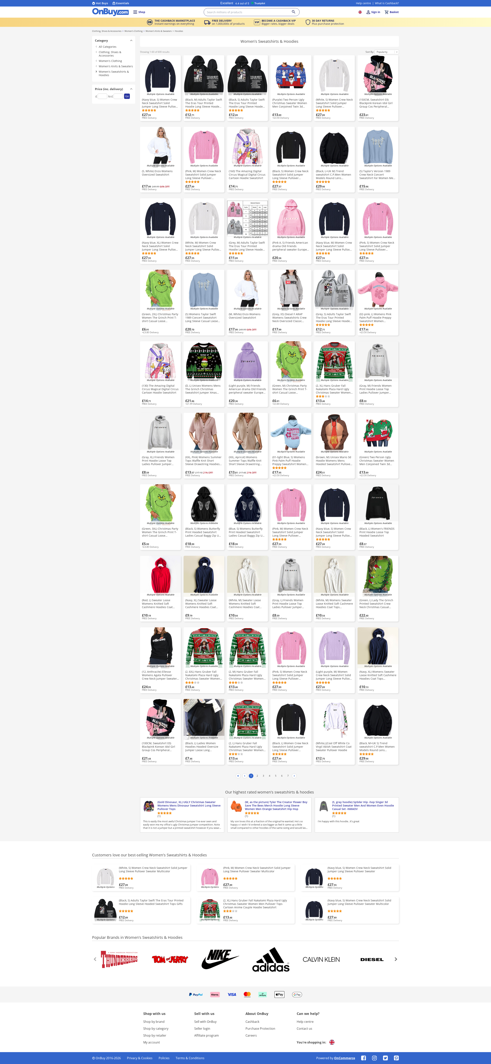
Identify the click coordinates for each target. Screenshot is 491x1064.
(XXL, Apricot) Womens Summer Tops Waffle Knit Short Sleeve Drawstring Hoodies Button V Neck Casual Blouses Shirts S (245, 461)
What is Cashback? (387, 3)
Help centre (363, 3)
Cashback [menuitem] (252, 1022)
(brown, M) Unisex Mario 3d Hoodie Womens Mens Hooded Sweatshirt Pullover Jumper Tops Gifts (333, 461)
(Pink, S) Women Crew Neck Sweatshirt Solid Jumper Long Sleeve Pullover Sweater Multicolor (289, 675)
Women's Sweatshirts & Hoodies (114, 73)
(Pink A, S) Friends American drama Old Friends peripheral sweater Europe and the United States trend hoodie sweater (290, 246)
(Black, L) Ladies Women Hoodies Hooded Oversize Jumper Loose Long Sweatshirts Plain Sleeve (201, 747)
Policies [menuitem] (164, 1058)
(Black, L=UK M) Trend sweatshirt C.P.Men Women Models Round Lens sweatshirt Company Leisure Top (334, 174)
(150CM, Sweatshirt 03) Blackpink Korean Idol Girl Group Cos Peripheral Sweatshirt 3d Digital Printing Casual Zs (376, 103)
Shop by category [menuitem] (155, 1028)
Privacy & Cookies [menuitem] (139, 1058)
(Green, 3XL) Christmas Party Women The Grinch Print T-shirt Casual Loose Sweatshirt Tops (160, 532)
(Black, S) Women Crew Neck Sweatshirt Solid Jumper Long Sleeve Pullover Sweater (290, 174)
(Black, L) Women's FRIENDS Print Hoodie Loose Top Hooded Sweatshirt (377, 532)
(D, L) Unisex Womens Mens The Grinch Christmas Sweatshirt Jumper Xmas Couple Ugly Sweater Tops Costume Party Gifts (203, 389)
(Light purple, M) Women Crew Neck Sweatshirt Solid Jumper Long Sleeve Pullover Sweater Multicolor (334, 675)
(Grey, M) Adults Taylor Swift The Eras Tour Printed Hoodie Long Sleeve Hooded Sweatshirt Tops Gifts (247, 246)
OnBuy (100, 1058)
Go (127, 96)
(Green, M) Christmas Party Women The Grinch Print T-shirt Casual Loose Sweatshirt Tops (289, 389)
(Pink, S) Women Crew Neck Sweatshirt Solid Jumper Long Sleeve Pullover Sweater (376, 246)
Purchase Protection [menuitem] (260, 1028)
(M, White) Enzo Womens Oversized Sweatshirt (244, 315)
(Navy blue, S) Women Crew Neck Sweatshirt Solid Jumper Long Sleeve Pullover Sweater (160, 103)
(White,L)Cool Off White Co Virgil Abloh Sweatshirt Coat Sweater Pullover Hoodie (334, 747)
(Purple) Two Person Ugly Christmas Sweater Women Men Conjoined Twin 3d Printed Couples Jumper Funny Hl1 (289, 103)
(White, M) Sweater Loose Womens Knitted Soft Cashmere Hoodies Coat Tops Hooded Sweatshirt (245, 604)
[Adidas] (271, 959)
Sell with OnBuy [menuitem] (205, 1022)
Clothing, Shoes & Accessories (106, 31)
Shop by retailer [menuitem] (154, 1035)
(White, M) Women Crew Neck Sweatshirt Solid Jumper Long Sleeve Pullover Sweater (203, 246)
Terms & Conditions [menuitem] (190, 1058)
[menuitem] (363, 1058)
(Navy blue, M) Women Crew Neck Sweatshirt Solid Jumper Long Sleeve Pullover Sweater (334, 246)
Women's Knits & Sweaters (159, 31)
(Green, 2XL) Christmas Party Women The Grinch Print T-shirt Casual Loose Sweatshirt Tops (160, 317)
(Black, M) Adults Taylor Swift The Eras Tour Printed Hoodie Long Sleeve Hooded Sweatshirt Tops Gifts (203, 103)
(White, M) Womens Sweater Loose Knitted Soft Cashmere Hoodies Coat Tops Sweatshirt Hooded (334, 604)
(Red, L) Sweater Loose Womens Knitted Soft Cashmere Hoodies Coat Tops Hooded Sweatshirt (157, 604)
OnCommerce (344, 1058)
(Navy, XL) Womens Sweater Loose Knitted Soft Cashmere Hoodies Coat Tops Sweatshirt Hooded (377, 675)
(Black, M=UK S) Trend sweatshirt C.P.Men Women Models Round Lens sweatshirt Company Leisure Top (377, 747)
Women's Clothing (133, 31)
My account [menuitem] (151, 1042)
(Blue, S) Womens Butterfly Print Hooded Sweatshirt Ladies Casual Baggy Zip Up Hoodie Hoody (246, 532)
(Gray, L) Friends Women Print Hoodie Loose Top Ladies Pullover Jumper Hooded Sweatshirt (287, 604)
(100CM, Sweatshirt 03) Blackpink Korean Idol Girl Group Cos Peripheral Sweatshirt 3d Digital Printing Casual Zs (158, 747)
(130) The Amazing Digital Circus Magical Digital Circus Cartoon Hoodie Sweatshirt (160, 389)
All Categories (107, 47)
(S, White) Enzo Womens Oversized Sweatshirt (157, 172)
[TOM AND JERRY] (170, 959)
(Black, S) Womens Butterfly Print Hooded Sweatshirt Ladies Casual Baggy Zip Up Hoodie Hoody (203, 532)
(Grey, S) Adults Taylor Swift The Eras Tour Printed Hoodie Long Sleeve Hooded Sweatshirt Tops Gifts (334, 317)
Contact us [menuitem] (304, 1028)
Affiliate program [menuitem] (206, 1035)
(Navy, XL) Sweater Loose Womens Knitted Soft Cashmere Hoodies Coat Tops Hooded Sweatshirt (201, 604)
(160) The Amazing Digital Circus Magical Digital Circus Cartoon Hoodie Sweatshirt (247, 174)
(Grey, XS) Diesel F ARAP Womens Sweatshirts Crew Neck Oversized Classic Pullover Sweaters (289, 317)
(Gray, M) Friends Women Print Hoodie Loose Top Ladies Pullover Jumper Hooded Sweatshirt (375, 389)
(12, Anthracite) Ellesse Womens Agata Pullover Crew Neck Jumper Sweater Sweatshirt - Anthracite (159, 675)
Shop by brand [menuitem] (154, 1022)
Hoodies (179, 31)
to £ (110, 96)
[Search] (296, 12)
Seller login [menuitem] (202, 1028)
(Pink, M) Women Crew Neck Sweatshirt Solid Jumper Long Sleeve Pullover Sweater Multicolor (203, 174)
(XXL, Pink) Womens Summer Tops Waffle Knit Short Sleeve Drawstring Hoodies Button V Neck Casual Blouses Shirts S (203, 461)
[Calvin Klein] (321, 959)
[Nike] (220, 959)
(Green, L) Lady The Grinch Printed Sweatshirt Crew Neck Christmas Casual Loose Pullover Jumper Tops (377, 604)
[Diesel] (371, 959)
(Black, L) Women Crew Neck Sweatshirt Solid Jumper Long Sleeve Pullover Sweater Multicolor (290, 747)
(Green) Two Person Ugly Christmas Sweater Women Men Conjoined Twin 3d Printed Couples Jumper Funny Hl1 (376, 461)
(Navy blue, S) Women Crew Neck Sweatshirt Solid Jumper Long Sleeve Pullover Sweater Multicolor (334, 532)
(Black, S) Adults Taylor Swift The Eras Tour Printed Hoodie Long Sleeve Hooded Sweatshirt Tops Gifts (247, 103)
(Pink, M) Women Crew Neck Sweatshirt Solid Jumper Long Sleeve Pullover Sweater (290, 532)
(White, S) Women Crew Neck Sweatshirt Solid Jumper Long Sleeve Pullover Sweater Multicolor (334, 103)
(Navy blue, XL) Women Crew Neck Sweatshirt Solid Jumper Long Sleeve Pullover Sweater (160, 246)
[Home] (110, 12)
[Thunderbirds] (119, 959)
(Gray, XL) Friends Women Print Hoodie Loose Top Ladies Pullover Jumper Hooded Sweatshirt (158, 461)
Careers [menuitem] (251, 1035)
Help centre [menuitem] (305, 1022)
